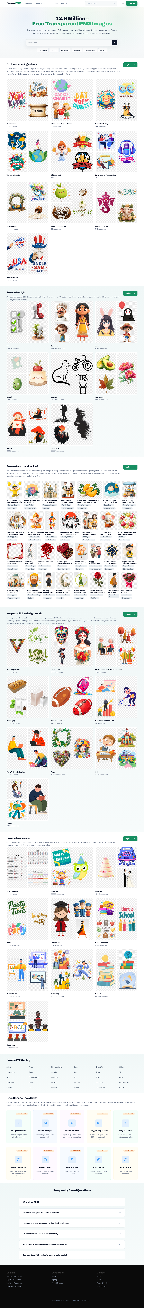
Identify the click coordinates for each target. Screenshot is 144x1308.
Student (48, 598)
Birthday (54, 891)
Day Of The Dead (57, 669)
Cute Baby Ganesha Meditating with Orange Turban (36, 534)
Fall (120, 1072)
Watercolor (99, 397)
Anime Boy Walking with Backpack (30, 563)
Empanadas (82, 508)
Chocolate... (126, 598)
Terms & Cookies (103, 1283)
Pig (30, 1087)
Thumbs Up (100, 1087)
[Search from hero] (114, 42)
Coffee (54, 50)
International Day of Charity (61, 124)
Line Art (54, 397)
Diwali (98, 1072)
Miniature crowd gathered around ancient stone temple (17, 534)
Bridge (121, 1067)
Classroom (11, 1045)
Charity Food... (67, 537)
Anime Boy (30, 569)
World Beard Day (34, 595)
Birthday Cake (56, 1067)
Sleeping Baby (109, 508)
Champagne (11, 1072)
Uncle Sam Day (12, 277)
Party (9, 942)
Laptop (54, 1082)
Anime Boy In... (112, 596)
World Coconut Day (58, 226)
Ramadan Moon (63, 595)
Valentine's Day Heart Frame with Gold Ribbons (15, 563)
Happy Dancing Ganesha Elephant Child (80, 563)
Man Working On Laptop (16, 772)
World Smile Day (101, 124)
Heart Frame (12, 569)
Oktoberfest (56, 175)
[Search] (114, 3)
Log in (121, 3)
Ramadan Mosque (49, 505)
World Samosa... (83, 505)
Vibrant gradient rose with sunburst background (32, 502)
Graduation (55, 942)
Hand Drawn (11, 1082)
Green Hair (79, 598)
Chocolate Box (63, 569)
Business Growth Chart (104, 721)
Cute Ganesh (34, 537)
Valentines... (12, 566)
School (98, 772)
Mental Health (124, 1082)
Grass (98, 1077)
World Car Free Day (14, 175)
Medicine (99, 1082)
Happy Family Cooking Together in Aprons (90, 534)
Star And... (108, 569)
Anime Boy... (30, 566)
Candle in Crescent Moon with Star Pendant (63, 592)
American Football (58, 721)
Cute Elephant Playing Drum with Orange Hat (106, 534)
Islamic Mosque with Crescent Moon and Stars (49, 502)
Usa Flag (122, 1087)
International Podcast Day (105, 175)
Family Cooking (67, 508)
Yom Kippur (11, 124)
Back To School (101, 942)
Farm (8, 1077)
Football (64, 3)
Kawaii (9, 397)
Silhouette (55, 448)
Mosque (46, 508)
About (99, 1276)
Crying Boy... (127, 566)
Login (54, 1276)
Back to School (42, 3)
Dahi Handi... (51, 537)
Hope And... (29, 505)
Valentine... (62, 566)
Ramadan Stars (110, 566)
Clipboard (76, 50)
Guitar (121, 1077)
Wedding (98, 891)
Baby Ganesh (81, 566)
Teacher (55, 3)
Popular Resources (14, 1280)
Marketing (55, 994)
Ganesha (79, 569)
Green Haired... (81, 595)
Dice (75, 1072)
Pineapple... (127, 508)
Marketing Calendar (14, 1286)
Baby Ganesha (35, 540)
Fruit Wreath (123, 540)
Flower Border (34, 1077)
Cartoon (54, 346)
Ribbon (54, 1087)
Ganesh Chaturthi (102, 226)
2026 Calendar (12, 891)
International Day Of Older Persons (108, 669)
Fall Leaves (43, 50)
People (9, 823)
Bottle (76, 1067)
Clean (14, 3)
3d (8, 346)
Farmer (102, 50)
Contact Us (101, 1286)
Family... (86, 537)
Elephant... (105, 540)
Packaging (11, 721)
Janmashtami (12, 226)
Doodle (9, 448)
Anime (97, 346)
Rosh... (121, 537)
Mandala (77, 1082)
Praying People (13, 598)
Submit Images (57, 1283)
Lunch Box (65, 50)
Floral (53, 772)
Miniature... (12, 540)
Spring (76, 1087)
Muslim (9, 1087)
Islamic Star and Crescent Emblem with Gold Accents (111, 563)
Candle (60, 598)
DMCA (99, 1280)
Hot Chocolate (90, 50)
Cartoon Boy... (13, 505)
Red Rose (42, 569)
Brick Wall (99, 1067)
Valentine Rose (44, 566)
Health (31, 1082)
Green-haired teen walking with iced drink (81, 592)
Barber (30, 598)
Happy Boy (12, 508)
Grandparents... (96, 566)
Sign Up (54, 1280)
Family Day (66, 505)
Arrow (31, 1067)
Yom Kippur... (12, 537)
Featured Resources (14, 1283)
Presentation (12, 994)
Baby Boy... (108, 505)
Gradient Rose (30, 508)
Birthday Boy (128, 569)
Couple (54, 1072)
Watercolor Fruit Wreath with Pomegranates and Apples (127, 534)
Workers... (65, 540)
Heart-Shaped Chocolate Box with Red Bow (64, 563)
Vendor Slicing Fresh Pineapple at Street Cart (129, 502)
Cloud (31, 1072)
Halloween (29, 3)
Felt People (51, 540)
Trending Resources (14, 1276)
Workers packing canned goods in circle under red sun (70, 534)
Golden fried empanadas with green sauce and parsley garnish (88, 502)
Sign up (132, 3)
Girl (75, 1077)
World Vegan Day (13, 669)
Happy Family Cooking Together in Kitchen (68, 502)
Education (99, 994)
